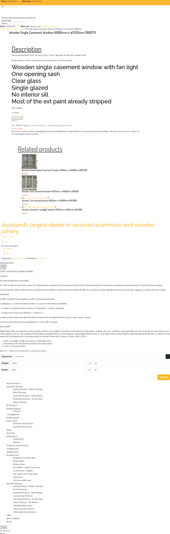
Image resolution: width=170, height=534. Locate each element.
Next (21, 128)
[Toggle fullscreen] (3, 530)
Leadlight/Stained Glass (22, 506)
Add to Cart (17, 118)
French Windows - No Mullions (25, 502)
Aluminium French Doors (23, 424)
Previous (15, 128)
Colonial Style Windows (23, 496)
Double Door (18, 439)
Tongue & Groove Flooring (17, 446)
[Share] (6, 530)
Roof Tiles (11, 433)
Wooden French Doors (22, 427)
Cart (33, 18)
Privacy (4, 241)
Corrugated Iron (13, 414)
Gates (9, 515)
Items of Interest (13, 518)
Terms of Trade (7, 237)
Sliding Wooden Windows (23, 509)
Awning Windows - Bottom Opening (28, 389)
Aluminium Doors (14, 383)
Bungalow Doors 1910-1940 (24, 458)
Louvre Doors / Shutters (23, 471)
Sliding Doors (12, 436)
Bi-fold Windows (20, 489)
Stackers (16, 442)
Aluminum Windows (15, 387)
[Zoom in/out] (1, 530)
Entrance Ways (19, 464)
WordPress (41, 258)
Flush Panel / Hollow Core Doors (26, 467)
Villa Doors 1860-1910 (22, 480)
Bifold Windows (19, 393)
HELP (3, 266)
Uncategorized (13, 449)
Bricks (9, 522)
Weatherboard (12, 452)
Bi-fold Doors (12, 405)
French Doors (12, 421)
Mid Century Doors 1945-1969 (25, 474)
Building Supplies (14, 409)
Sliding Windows (20, 402)
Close (3, 527)
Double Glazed (13, 418)
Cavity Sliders (18, 461)
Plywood (16, 411)
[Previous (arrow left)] (1, 533)
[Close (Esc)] (8, 530)
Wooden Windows (65, 125)
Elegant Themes (18, 258)
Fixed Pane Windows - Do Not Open (28, 399)
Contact (29, 18)
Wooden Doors (13, 455)
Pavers (9, 430)
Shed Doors (18, 477)
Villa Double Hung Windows (24, 512)
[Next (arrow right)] (3, 533)
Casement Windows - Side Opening (44, 125)
